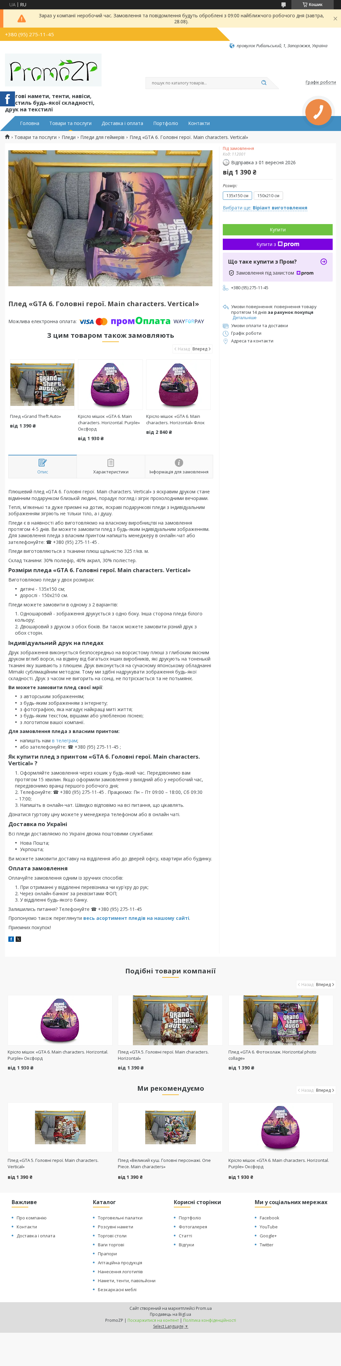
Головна (29, 123)
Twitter (266, 1245)
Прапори (107, 1254)
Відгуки (186, 1245)
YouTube (269, 1227)
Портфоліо (165, 123)
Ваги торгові (111, 1245)
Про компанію (32, 1218)
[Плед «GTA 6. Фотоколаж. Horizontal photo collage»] (280, 1020)
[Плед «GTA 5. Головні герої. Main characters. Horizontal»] (170, 1020)
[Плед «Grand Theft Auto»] (42, 384)
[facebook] (11, 940)
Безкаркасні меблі (117, 1290)
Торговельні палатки (120, 1218)
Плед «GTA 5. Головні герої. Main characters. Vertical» (53, 1163)
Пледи (69, 137)
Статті (185, 1236)
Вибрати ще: (265, 207)
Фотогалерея (193, 1227)
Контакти (199, 123)
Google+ (268, 1236)
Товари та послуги (70, 123)
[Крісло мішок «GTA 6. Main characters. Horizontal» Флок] (178, 384)
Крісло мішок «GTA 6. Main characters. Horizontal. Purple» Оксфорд (109, 422)
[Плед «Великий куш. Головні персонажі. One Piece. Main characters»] (170, 1127)
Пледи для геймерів (102, 137)
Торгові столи (112, 1236)
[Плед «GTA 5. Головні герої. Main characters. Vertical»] (60, 1127)
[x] (18, 940)
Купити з (266, 244)
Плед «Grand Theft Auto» (35, 416)
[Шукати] (263, 83)
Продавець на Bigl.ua (170, 1314)
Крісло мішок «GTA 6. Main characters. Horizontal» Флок (175, 419)
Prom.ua (204, 1308)
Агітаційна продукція (120, 1263)
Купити (278, 229)
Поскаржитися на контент (153, 1320)
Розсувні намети (115, 1227)
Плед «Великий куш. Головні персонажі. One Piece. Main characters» (164, 1163)
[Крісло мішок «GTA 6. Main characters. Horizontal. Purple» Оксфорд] (110, 384)
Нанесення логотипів (120, 1272)
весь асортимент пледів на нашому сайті (136, 918)
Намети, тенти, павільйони (127, 1281)
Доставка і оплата (122, 123)
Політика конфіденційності (209, 1320)
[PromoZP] (53, 70)
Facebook (269, 1218)
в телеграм (64, 740)
